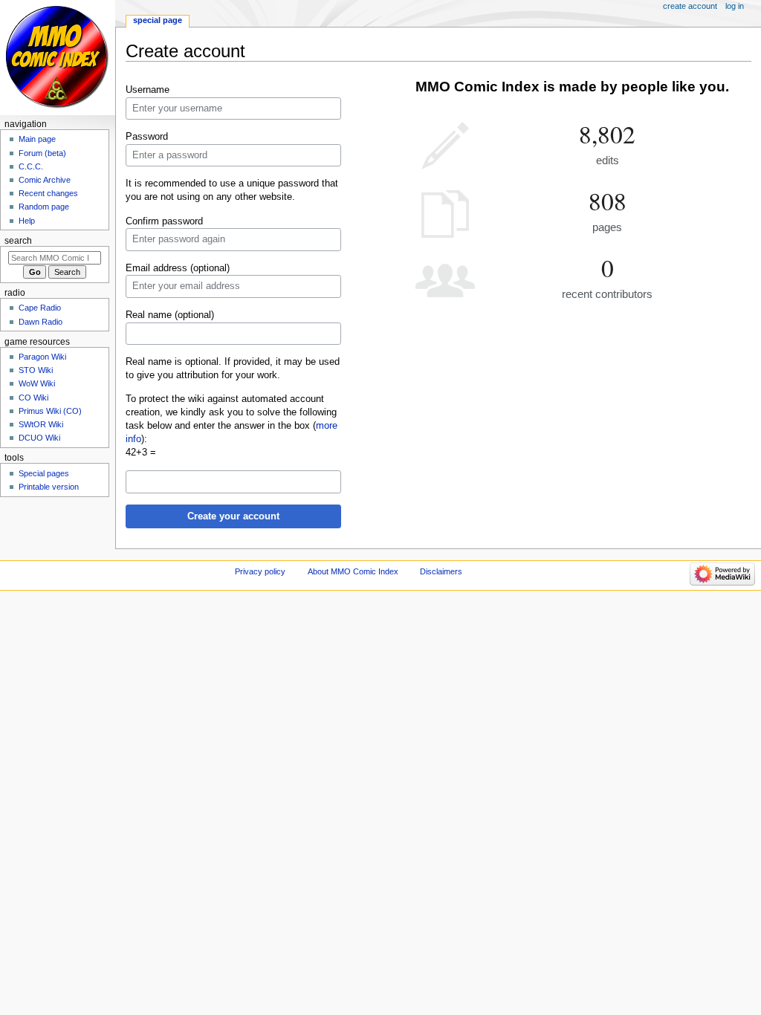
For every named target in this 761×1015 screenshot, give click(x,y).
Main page (37, 138)
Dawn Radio (40, 321)
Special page (157, 20)
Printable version (49, 486)
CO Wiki (33, 397)
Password (147, 137)
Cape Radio (40, 307)
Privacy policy (260, 571)
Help (27, 220)
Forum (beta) (42, 153)
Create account (690, 5)
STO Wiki (36, 370)
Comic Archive (45, 179)
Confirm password (164, 221)
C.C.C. (31, 166)
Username (147, 90)
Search (18, 240)
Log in (734, 5)
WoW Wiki (37, 383)
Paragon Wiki (42, 356)
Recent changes (48, 193)
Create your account (233, 516)
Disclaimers (441, 571)
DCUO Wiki (39, 437)
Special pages (44, 473)
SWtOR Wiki (41, 424)
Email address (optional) (178, 268)
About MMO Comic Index (353, 571)
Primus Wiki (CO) (50, 410)
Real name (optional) (170, 315)
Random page (44, 206)
